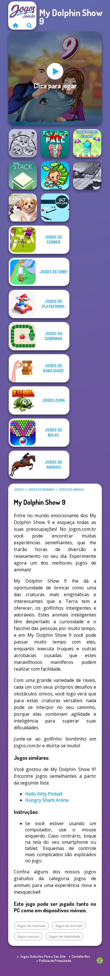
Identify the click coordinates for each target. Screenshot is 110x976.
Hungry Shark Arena (47, 800)
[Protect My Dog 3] (23, 143)
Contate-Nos (81, 956)
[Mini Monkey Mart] (55, 175)
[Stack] (23, 175)
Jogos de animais (71, 490)
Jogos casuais (28, 936)
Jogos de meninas (41, 490)
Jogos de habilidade (64, 936)
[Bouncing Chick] (87, 143)
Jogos (18, 490)
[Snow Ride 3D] (87, 175)
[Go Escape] (55, 207)
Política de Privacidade (55, 961)
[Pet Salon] (23, 207)
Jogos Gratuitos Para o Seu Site (42, 956)
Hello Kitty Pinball (43, 794)
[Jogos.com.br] (15, 25)
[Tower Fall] (55, 143)
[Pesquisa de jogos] (29, 25)
